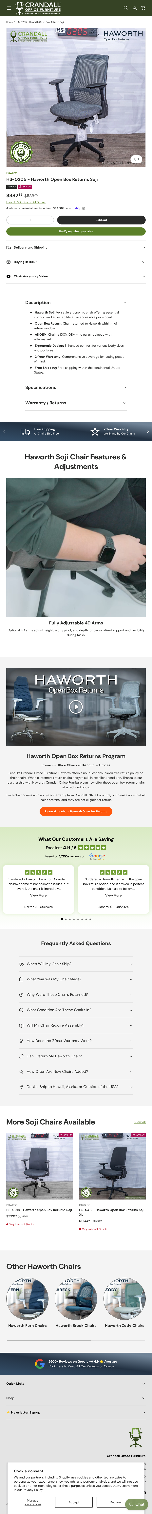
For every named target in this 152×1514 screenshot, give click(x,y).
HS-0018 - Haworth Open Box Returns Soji (39, 1210)
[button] (143, 8)
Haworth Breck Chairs (76, 1325)
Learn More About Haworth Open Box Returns (76, 811)
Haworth (11, 173)
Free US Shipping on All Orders (26, 202)
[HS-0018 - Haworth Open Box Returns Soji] (39, 1166)
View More (38, 895)
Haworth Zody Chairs (124, 1325)
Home (9, 22)
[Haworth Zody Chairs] (124, 1299)
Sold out (101, 220)
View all (140, 1122)
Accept (74, 1502)
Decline (115, 1502)
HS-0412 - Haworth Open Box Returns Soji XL (111, 1212)
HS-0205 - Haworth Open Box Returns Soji (40, 22)
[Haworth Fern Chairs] (27, 1299)
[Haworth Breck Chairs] (76, 1299)
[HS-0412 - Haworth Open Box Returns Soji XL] (112, 1166)
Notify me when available (76, 231)
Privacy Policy (33, 1490)
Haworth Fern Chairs (27, 1325)
